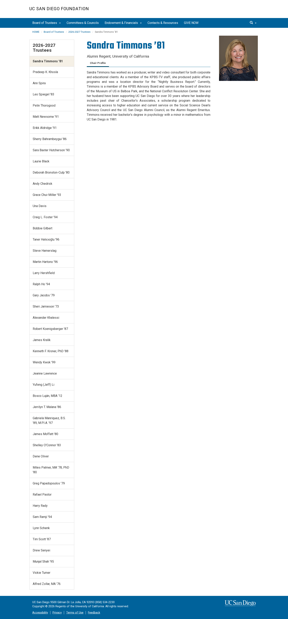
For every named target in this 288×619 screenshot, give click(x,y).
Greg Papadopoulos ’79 (49, 483)
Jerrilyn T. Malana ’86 (47, 407)
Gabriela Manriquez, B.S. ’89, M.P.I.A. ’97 (49, 420)
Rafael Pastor (42, 494)
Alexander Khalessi (46, 317)
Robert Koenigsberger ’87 (50, 329)
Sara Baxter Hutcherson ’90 (51, 150)
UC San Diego (236, 11)
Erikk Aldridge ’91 (45, 128)
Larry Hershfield (44, 273)
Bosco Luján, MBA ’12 (47, 396)
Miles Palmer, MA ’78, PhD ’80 (51, 470)
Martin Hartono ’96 (45, 262)
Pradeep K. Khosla (45, 72)
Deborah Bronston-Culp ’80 (51, 172)
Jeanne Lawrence (45, 373)
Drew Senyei (41, 550)
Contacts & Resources (163, 23)
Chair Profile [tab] (98, 63)
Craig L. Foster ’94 (45, 217)
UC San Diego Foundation (59, 8)
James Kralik (42, 340)
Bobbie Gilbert (42, 228)
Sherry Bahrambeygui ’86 (50, 139)
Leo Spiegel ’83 (43, 94)
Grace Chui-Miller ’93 (47, 195)
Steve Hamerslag (44, 250)
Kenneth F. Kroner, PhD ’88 (50, 351)
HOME (35, 31)
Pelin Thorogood (44, 105)
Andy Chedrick (42, 184)
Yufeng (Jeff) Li (43, 384)
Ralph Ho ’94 (41, 284)
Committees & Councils (83, 23)
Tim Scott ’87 (42, 539)
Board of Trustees (45, 23)
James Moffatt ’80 (45, 434)
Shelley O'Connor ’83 (47, 445)
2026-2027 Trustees (79, 31)
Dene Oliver (41, 456)
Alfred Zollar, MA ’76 (47, 584)
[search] (253, 23)
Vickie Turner (41, 573)
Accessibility (40, 612)
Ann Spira (39, 83)
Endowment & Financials (122, 23)
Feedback (94, 612)
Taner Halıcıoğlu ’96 (46, 239)
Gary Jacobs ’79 (44, 295)
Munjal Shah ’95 (43, 561)
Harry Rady (40, 506)
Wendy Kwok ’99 (44, 362)
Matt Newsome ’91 (46, 117)
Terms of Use (74, 612)
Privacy (57, 612)
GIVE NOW (191, 23)
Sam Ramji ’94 (42, 517)
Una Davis (39, 206)
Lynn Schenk (41, 528)
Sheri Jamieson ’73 (46, 306)
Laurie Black (41, 161)
